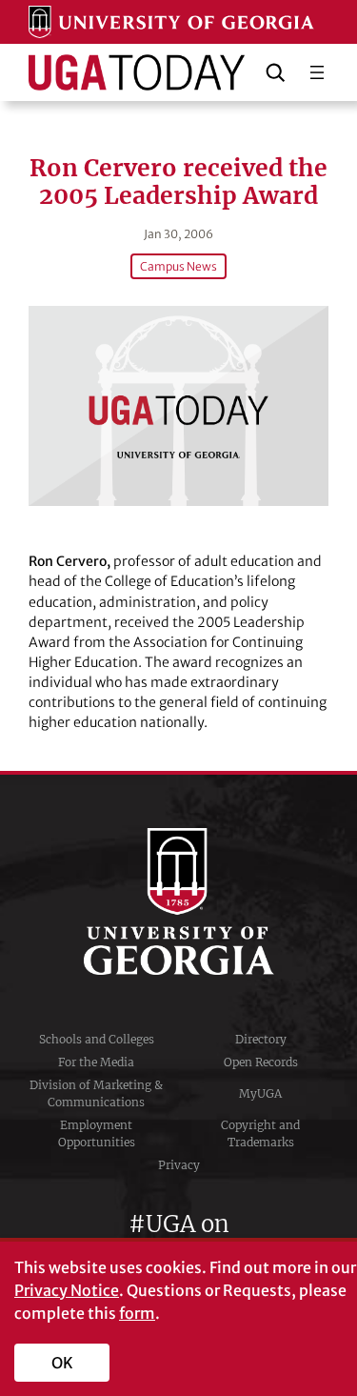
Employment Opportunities (96, 1133)
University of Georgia (179, 901)
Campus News (178, 266)
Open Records (261, 1062)
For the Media (96, 1062)
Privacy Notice (66, 1290)
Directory (261, 1039)
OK (62, 1362)
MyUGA (260, 1093)
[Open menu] (317, 72)
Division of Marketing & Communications (96, 1093)
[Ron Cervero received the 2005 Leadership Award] (178, 406)
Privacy (179, 1165)
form (137, 1313)
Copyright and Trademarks (260, 1133)
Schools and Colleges (96, 1039)
